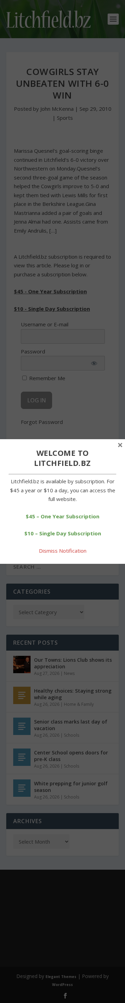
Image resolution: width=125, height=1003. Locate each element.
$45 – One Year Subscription (62, 516)
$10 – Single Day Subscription (62, 533)
